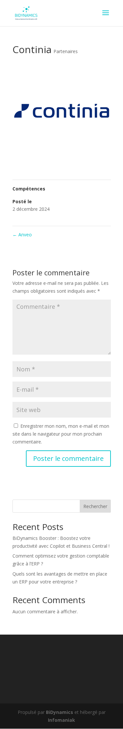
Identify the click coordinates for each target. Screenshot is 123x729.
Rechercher (95, 506)
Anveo (22, 234)
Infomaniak (61, 720)
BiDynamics (59, 712)
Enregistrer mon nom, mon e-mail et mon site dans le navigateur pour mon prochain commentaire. (60, 434)
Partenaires (65, 51)
